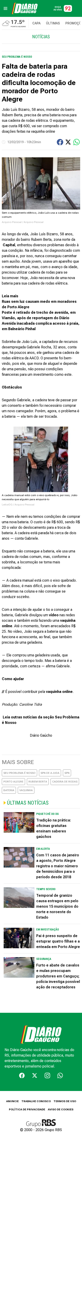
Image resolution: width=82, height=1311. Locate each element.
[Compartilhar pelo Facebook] (60, 142)
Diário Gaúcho (41, 735)
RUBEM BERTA (37, 781)
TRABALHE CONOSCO (36, 1101)
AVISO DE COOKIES (60, 1109)
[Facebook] (22, 1075)
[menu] (5, 8)
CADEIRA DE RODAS (64, 781)
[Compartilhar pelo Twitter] (68, 142)
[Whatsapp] (60, 1075)
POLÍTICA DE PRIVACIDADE (27, 1109)
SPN (66, 773)
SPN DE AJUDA (50, 773)
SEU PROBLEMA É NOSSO (19, 773)
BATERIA (8, 790)
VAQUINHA (26, 790)
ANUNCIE (12, 1101)
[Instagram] (47, 1075)
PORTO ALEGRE (13, 781)
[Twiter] (34, 1075)
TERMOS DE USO (65, 1101)
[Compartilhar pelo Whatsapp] (76, 142)
